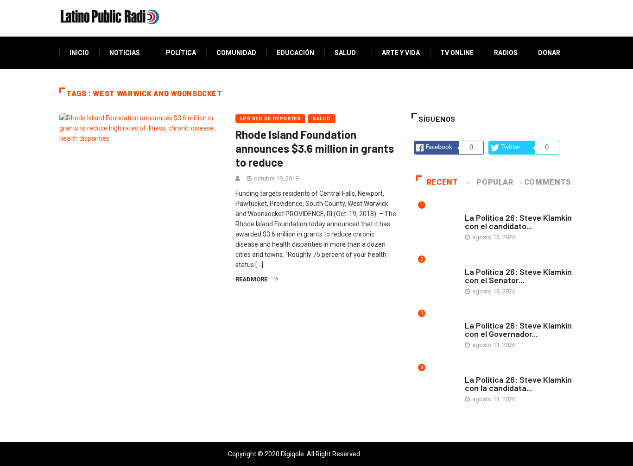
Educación (295, 52)
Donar (549, 52)
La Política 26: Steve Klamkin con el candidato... (518, 221)
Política (181, 52)
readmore (251, 279)
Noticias (124, 52)
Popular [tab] (494, 182)
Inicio (79, 52)
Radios (506, 52)
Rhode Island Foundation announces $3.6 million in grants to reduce (314, 148)
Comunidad (236, 52)
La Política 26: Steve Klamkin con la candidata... (518, 383)
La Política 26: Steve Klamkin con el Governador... (518, 329)
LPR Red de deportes (270, 119)
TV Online (457, 52)
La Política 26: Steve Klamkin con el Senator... (518, 276)
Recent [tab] (442, 182)
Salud (345, 52)
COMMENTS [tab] (547, 182)
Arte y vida (401, 52)
